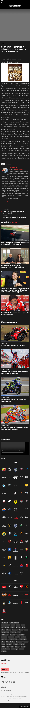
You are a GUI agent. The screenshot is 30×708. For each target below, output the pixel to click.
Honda (8, 629)
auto (19, 625)
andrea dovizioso (14, 622)
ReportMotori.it (19, 169)
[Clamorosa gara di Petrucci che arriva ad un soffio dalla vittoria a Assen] (15, 358)
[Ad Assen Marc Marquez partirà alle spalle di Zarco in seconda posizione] (15, 414)
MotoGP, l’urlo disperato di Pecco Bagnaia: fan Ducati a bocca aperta (15, 314)
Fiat (24, 627)
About (3, 164)
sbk (8, 646)
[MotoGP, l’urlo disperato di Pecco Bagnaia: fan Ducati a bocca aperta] (15, 303)
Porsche (16, 644)
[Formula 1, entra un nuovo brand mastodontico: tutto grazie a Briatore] (15, 256)
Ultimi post (8, 164)
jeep (27, 629)
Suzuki (17, 646)
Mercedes (4, 639)
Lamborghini (5, 634)
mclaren (24, 637)
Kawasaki (14, 632)
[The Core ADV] (5, 670)
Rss (9, 700)
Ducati (12, 627)
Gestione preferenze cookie (24, 706)
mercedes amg (23, 639)
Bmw (24, 625)
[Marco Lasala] (5, 172)
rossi (3, 646)
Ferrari (18, 627)
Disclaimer (19, 700)
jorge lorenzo (5, 632)
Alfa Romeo (5, 622)
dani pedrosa (5, 627)
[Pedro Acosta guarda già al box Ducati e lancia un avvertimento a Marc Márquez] (15, 233)
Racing (14, 222)
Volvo (22, 649)
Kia (19, 632)
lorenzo (13, 634)
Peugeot (9, 644)
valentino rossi (5, 649)
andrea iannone (6, 625)
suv (12, 646)
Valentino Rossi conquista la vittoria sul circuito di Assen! (13, 400)
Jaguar (21, 629)
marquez (4, 637)
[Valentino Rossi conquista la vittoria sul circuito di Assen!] (15, 386)
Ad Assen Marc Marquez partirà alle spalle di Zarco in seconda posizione (14, 428)
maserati (11, 637)
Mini (3, 641)
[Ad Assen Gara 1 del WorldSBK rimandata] (15, 333)
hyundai (15, 629)
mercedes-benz (13, 639)
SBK (6, 343)
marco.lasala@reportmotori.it (9, 202)
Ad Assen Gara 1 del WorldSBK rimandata (13, 345)
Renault (22, 644)
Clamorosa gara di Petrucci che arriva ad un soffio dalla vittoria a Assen (14, 372)
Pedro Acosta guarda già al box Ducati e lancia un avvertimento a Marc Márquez (15, 243)
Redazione (3, 663)
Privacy (13, 700)
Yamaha (4, 651)
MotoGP (3, 369)
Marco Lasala (13, 168)
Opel (3, 644)
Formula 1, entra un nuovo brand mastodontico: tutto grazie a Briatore (12, 266)
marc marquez (21, 634)
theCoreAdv (4, 674)
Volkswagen (15, 649)
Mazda (17, 637)
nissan (26, 641)
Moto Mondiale (10, 641)
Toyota (23, 646)
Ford (3, 629)
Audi (14, 625)
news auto (19, 641)
